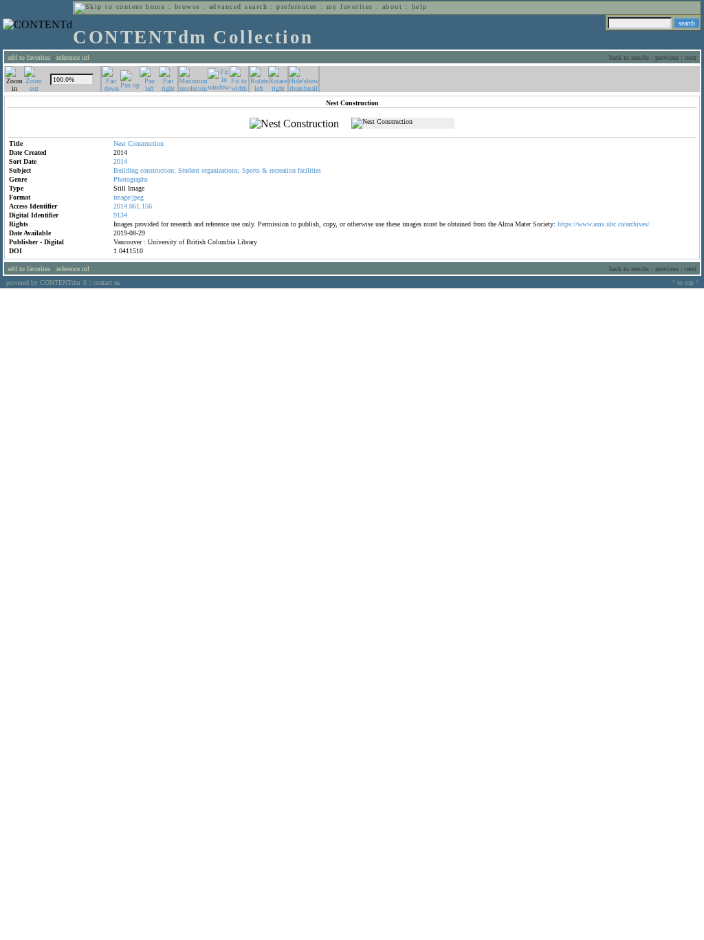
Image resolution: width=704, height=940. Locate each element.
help (420, 6)
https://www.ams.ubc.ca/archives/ (604, 224)
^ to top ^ (685, 282)
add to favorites (29, 57)
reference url (72, 57)
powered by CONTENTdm (46, 282)
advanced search (238, 6)
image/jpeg (128, 197)
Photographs (130, 179)
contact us (106, 282)
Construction (146, 143)
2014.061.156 (132, 206)
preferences (296, 6)
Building (125, 170)
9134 (120, 215)
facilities (309, 170)
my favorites (350, 6)
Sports (251, 170)
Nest (119, 143)
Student (188, 170)
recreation (283, 170)
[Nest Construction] (294, 124)
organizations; (220, 170)
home (155, 6)
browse (187, 6)
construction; (158, 170)
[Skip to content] (108, 6)
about (392, 6)
